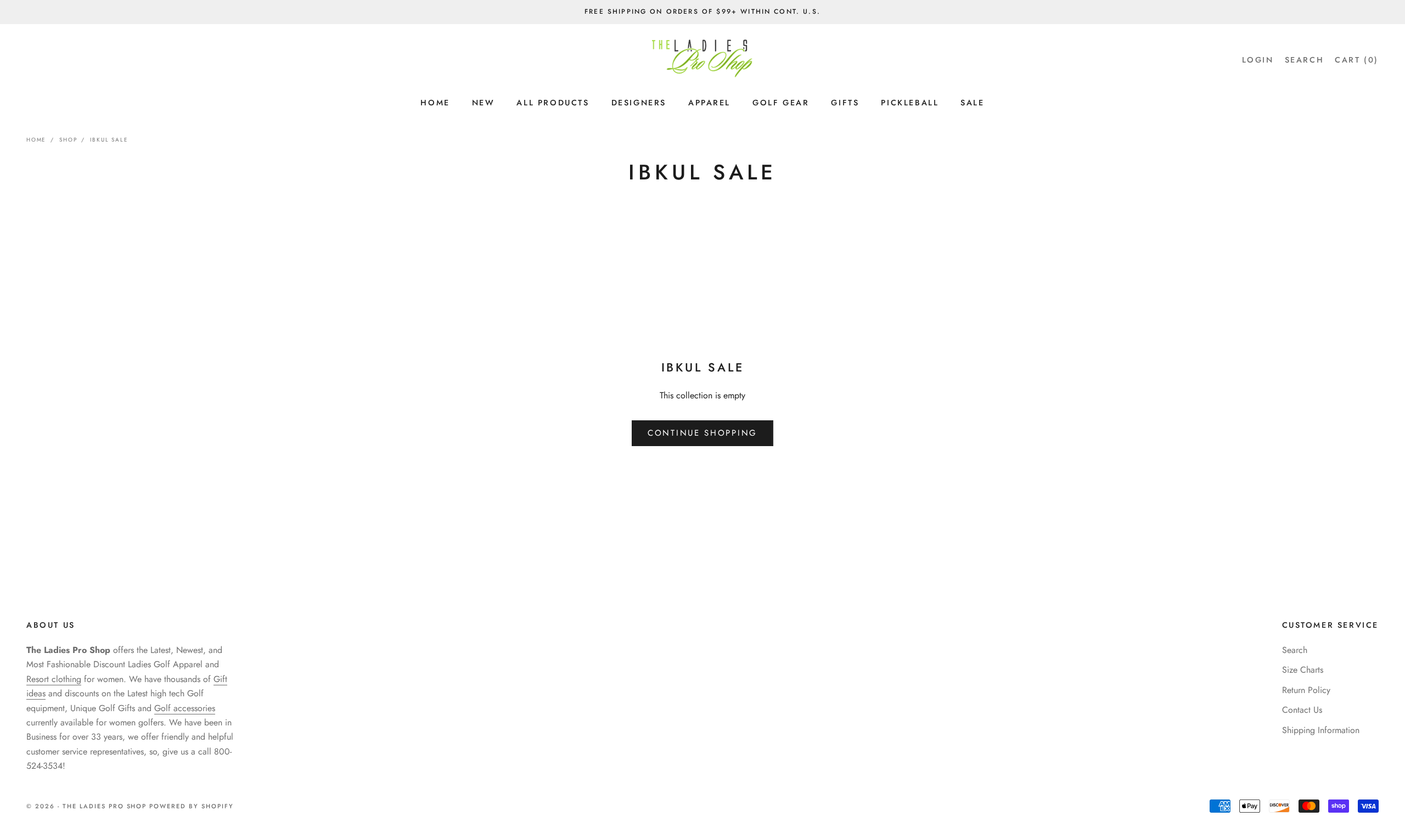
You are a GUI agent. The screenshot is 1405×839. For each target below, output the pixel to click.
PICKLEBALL (909, 102)
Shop (68, 140)
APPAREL (709, 102)
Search (1294, 650)
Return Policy (1306, 690)
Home (36, 140)
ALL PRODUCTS (552, 102)
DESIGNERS (638, 102)
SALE (972, 102)
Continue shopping (702, 433)
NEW (483, 102)
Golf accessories (184, 708)
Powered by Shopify (191, 806)
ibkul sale (109, 140)
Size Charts (1302, 669)
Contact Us (1302, 709)
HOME (434, 102)
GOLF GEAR (780, 102)
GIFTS (845, 102)
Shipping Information (1320, 730)
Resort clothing (53, 679)
